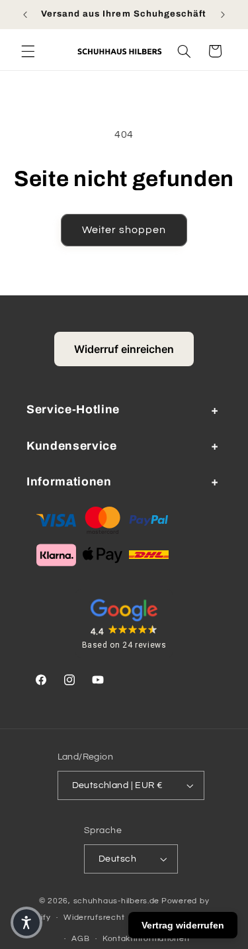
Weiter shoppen (124, 230)
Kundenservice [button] (71, 446)
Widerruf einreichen (124, 349)
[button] (28, 51)
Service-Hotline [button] (73, 409)
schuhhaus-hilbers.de (116, 901)
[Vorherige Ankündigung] (25, 14)
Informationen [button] (69, 481)
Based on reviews (124, 645)
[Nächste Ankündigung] (222, 14)
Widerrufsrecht (93, 917)
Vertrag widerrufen (183, 925)
